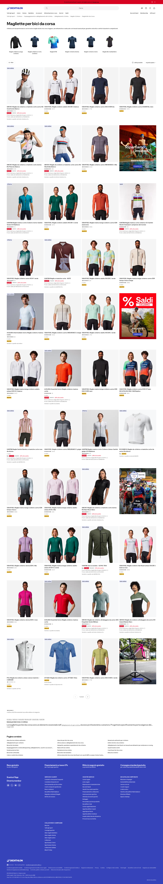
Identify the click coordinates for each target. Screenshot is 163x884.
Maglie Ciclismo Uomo (91, 51)
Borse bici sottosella (13, 752)
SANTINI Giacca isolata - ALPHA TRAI (94, 565)
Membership (144, 13)
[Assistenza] (146, 8)
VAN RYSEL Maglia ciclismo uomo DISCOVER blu (98, 107)
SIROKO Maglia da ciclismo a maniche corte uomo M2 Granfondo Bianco (25, 108)
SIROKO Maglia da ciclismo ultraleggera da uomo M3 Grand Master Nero (137, 621)
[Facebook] (8, 785)
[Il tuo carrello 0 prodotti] (154, 8)
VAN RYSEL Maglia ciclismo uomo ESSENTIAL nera (136, 107)
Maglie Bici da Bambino (110, 51)
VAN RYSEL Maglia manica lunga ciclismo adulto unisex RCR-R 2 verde (60, 567)
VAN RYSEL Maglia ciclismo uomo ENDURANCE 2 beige (62, 333)
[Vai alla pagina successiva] (88, 697)
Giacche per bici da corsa (65, 740)
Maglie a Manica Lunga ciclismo (16, 52)
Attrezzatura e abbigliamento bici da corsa (70, 743)
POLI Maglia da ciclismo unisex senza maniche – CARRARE (23, 679)
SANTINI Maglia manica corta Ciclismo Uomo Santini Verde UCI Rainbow (25, 224)
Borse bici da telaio (12, 745)
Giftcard (152, 13)
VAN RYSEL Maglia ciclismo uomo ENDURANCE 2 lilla (99, 165)
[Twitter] (12, 785)
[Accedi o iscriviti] (150, 8)
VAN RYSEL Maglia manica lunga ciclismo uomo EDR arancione (100, 224)
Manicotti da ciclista (63, 747)
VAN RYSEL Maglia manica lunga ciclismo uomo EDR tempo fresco (25, 509)
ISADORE (21, 719)
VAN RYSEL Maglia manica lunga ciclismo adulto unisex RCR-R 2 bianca (23, 390)
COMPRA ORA (137, 334)
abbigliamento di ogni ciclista (71, 725)
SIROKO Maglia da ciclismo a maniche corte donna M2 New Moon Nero (99, 509)
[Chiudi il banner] (154, 2)
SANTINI (42, 719)
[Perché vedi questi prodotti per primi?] (133, 62)
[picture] (25, 85)
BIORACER (28, 719)
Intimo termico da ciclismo (116, 743)
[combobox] (151, 62)
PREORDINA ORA (137, 679)
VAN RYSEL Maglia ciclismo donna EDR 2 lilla (22, 565)
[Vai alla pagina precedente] (75, 697)
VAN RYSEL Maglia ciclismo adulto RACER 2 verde (61, 223)
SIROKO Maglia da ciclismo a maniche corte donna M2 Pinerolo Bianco (24, 166)
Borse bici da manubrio (64, 752)
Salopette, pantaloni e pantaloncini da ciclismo (71, 745)
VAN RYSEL (35, 719)
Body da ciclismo (113, 752)
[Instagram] (19, 785)
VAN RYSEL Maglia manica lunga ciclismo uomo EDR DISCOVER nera (100, 390)
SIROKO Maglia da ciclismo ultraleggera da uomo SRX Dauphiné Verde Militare (100, 621)
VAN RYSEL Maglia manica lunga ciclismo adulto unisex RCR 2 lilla (60, 509)
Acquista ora (137, 166)
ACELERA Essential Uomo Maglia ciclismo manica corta (61, 390)
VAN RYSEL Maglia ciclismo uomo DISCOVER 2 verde (99, 678)
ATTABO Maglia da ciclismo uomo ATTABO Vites (60, 678)
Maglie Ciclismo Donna (72, 51)
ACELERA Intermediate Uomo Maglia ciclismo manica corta (25, 334)
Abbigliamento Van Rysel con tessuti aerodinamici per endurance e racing (130, 745)
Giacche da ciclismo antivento (16, 740)
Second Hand (134, 13)
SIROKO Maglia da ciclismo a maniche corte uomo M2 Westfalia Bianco (62, 166)
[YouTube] (15, 785)
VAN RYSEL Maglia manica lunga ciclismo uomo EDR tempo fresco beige (137, 279)
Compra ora (138, 509)
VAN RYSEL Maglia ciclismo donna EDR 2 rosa (22, 620)
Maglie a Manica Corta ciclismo (34, 52)
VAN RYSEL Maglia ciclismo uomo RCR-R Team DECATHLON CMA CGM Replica (135, 390)
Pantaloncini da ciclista (64, 750)
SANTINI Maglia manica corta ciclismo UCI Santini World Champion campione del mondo (136, 224)
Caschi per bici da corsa (115, 750)
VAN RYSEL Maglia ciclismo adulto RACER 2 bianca (61, 107)
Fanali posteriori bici (13, 750)
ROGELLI (9, 719)
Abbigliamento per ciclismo (15, 743)
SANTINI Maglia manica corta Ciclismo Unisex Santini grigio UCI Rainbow (100, 450)
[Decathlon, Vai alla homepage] (15, 8)
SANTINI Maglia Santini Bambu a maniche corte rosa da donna (25, 450)
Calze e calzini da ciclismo (15, 755)
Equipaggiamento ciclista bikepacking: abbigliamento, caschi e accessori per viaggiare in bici (35, 747)
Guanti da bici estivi (114, 747)
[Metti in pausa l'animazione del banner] (152, 2)
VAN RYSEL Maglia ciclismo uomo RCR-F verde (22, 278)
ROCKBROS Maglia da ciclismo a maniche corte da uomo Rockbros (136, 450)
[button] (32, 115)
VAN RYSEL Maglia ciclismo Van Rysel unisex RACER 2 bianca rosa (137, 567)
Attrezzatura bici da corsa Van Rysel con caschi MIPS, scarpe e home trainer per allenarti (84, 755)
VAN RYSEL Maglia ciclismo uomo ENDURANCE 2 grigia (62, 449)
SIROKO (15, 719)
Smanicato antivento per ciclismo (118, 740)
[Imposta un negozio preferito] (142, 8)
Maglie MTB (53, 51)
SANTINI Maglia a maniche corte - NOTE (57, 278)
